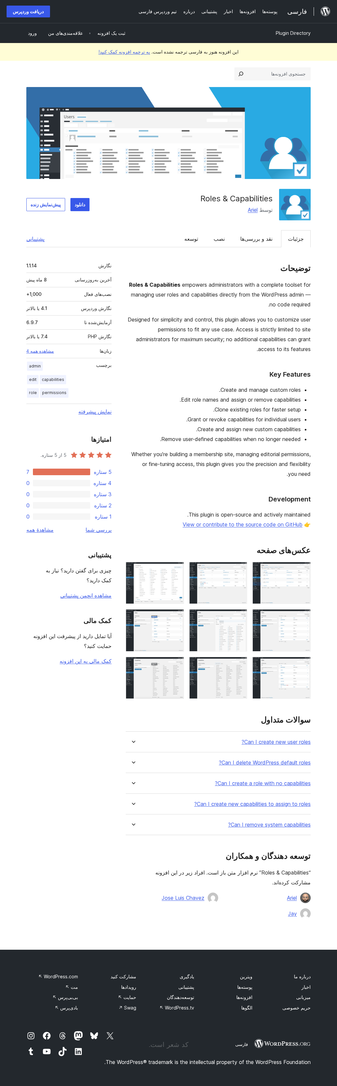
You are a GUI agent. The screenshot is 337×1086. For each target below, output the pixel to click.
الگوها (246, 1007)
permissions (54, 392)
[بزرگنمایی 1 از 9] (301, 570)
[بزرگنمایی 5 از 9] (238, 618)
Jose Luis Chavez (183, 898)
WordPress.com (58, 976)
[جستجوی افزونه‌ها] (240, 73)
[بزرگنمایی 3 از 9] (175, 570)
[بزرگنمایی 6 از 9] (175, 618)
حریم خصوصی (296, 1007)
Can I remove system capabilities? (269, 825)
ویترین (246, 976)
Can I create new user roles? (276, 742)
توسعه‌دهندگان (180, 997)
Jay (292, 913)
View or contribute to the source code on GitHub (242, 524)
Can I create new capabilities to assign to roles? (252, 804)
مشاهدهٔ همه (40, 529)
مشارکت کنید (123, 976)
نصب (219, 238)
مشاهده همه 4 (40, 351)
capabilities (53, 379)
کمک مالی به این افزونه (86, 661)
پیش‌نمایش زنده (46, 204)
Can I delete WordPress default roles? (265, 763)
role (33, 392)
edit (33, 379)
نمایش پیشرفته (95, 411)
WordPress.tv (176, 1007)
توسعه (191, 238)
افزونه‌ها (244, 997)
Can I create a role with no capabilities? (263, 783)
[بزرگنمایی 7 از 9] (301, 665)
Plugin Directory (293, 33)
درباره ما (302, 976)
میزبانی (303, 997)
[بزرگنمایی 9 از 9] (175, 665)
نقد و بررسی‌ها (256, 238)
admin (35, 366)
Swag (127, 1007)
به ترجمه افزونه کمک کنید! (124, 52)
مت (71, 987)
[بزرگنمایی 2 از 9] (238, 570)
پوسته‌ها (244, 987)
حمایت (127, 997)
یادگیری (187, 976)
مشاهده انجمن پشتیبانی (86, 595)
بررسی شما (99, 529)
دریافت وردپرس (28, 11)
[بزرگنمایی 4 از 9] (301, 618)
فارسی (241, 1044)
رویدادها (128, 987)
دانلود (80, 204)
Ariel (253, 210)
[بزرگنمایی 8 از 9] (238, 665)
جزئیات (296, 238)
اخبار (306, 987)
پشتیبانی (35, 238)
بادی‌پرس (66, 1007)
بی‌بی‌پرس (65, 997)
